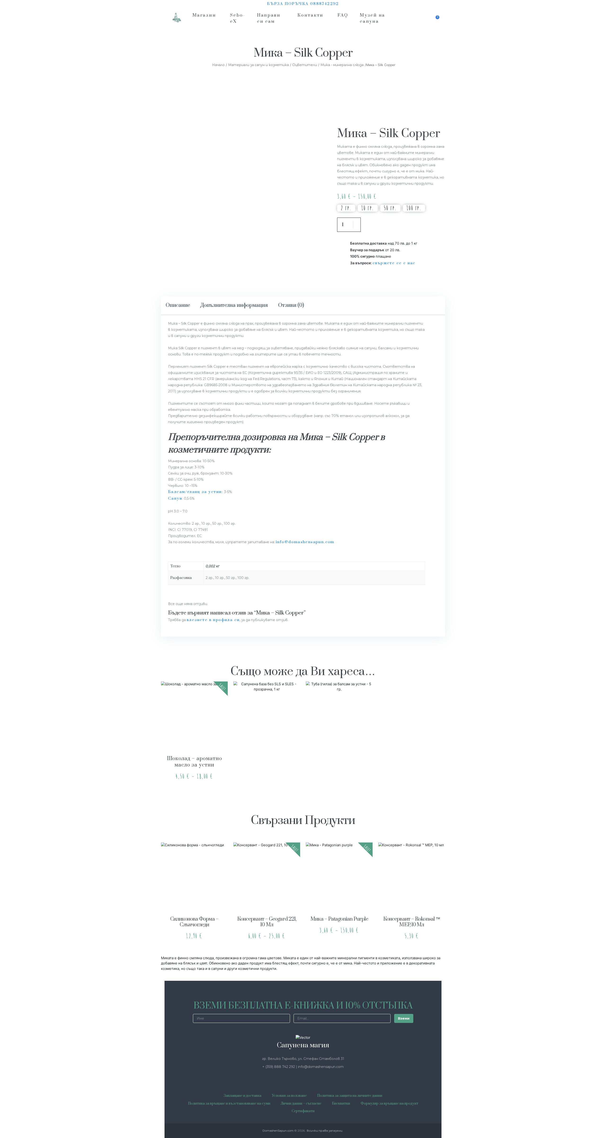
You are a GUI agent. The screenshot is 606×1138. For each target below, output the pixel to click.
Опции (194, 736)
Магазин (204, 15)
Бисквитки (341, 1103)
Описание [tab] (178, 305)
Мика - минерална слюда (342, 65)
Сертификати (303, 1111)
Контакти (310, 15)
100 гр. (414, 208)
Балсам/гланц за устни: (195, 491)
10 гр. (367, 208)
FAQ (343, 15)
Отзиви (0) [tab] (291, 305)
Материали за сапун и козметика (258, 65)
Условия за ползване (289, 1095)
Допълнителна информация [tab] (234, 305)
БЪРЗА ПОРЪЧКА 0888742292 (303, 3)
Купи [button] (266, 736)
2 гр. (346, 208)
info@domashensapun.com (305, 542)
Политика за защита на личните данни (349, 1095)
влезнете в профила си (213, 620)
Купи (382, 224)
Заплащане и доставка (242, 1095)
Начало (218, 65)
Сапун (175, 498)
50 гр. (390, 208)
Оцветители (304, 65)
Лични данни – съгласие (301, 1103)
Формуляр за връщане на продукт (389, 1103)
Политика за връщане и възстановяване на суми (229, 1103)
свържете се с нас (394, 263)
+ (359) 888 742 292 (279, 1067)
